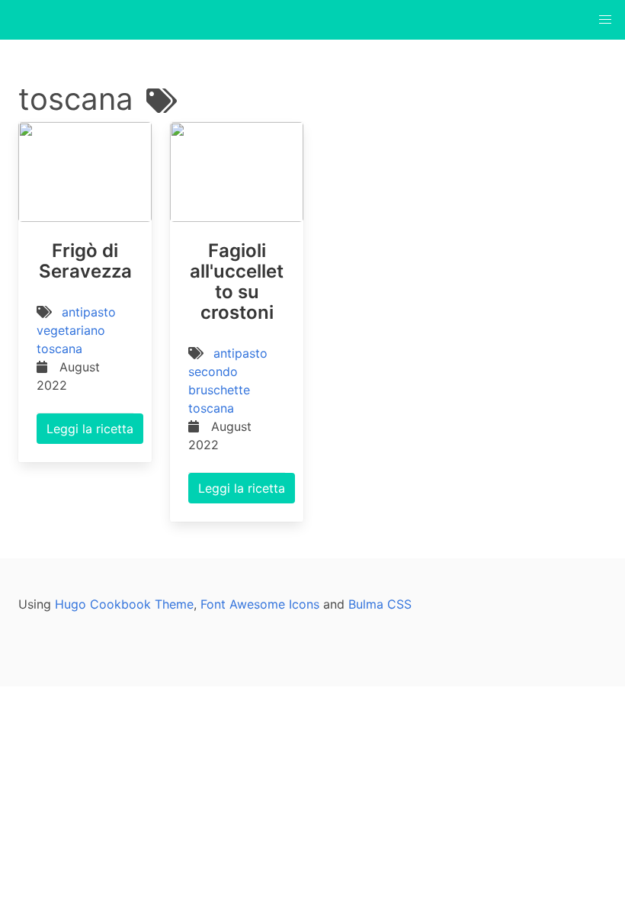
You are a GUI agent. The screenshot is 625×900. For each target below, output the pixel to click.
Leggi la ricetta (89, 428)
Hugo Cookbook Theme (124, 604)
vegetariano (71, 330)
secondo (213, 371)
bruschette (219, 389)
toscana (59, 348)
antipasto (89, 312)
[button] (605, 20)
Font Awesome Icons (259, 604)
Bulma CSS (380, 604)
